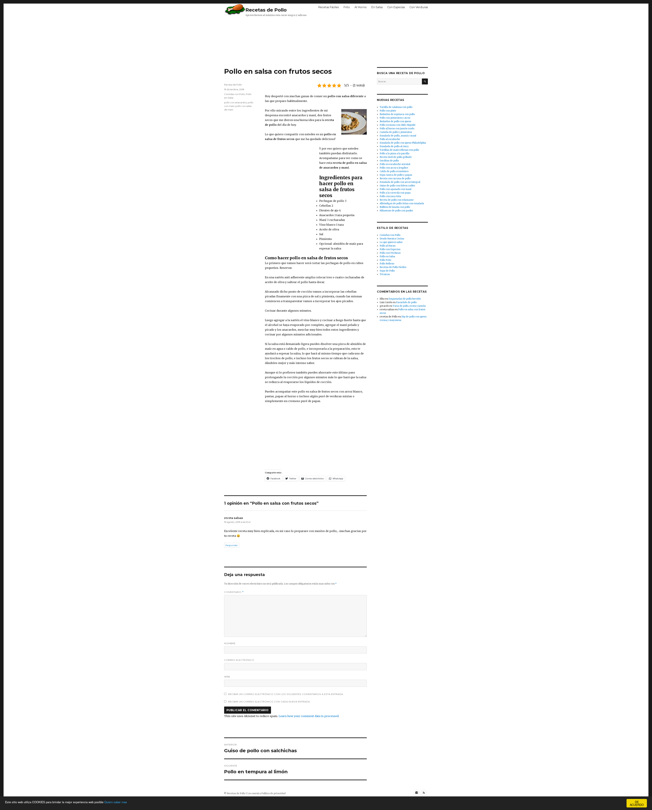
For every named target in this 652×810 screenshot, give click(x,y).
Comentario (234, 592)
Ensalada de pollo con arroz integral (400, 182)
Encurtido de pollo (406, 302)
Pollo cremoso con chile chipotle (397, 125)
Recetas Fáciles (328, 7)
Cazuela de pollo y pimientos (396, 132)
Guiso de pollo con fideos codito (397, 185)
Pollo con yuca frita (390, 196)
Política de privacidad (273, 793)
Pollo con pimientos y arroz (395, 117)
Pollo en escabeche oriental (395, 164)
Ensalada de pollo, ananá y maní (398, 135)
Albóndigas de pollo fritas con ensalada (402, 203)
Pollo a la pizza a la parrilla (394, 153)
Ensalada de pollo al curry (394, 146)
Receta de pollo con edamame (397, 199)
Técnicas (385, 274)
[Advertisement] (306, 41)
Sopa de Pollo (387, 270)
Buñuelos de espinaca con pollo (397, 114)
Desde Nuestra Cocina (392, 238)
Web (227, 676)
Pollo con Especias (390, 249)
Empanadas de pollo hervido (404, 298)
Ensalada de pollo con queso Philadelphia (403, 142)
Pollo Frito (385, 260)
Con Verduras (419, 7)
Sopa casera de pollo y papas (396, 174)
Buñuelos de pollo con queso (395, 121)
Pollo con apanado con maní (395, 189)
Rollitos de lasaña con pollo (395, 207)
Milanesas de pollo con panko (396, 210)
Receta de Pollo (233, 84)
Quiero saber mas (115, 802)
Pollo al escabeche (390, 139)
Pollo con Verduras (390, 252)
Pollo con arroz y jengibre (394, 167)
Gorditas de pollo (389, 160)
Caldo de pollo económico (394, 171)
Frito (346, 7)
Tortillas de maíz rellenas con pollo (399, 150)
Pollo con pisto (388, 110)
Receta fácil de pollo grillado (396, 157)
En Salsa (377, 7)
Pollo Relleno (387, 263)
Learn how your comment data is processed (309, 716)
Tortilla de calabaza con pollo (396, 107)
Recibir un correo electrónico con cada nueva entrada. (269, 701)
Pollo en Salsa (387, 256)
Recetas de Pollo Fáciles (393, 267)
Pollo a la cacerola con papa (395, 192)
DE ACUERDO (637, 803)
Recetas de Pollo (266, 10)
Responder (231, 545)
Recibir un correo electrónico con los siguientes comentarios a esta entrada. (286, 694)
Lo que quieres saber (391, 242)
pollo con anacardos (235, 102)
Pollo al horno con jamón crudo (397, 128)
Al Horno (361, 7)
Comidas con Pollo (234, 94)
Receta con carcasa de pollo (395, 178)
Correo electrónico (239, 660)
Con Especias (396, 7)
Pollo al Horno (387, 245)
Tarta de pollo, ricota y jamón (409, 305)
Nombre (230, 643)
